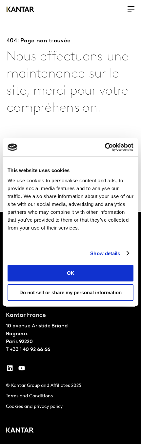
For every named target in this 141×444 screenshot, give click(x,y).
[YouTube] (10, 369)
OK (70, 273)
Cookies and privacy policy (34, 406)
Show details (105, 253)
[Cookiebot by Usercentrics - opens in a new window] (104, 147)
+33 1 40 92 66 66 (30, 349)
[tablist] (70, 328)
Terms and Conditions (29, 396)
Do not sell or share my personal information (70, 292)
